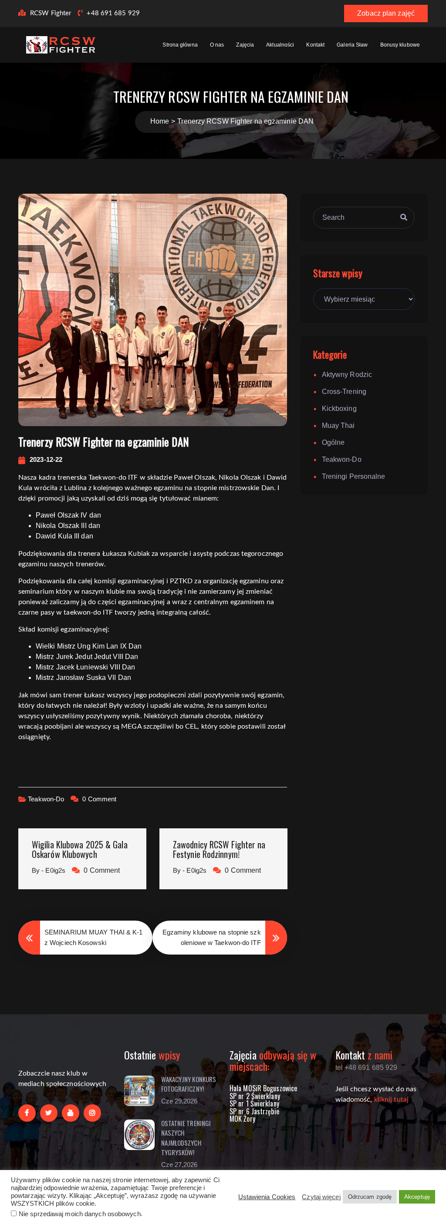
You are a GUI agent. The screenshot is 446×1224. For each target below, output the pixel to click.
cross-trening (344, 391)
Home (159, 121)
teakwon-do (46, 799)
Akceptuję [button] (417, 1197)
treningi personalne (353, 476)
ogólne (333, 442)
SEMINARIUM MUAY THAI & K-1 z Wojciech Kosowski (93, 937)
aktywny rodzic (347, 374)
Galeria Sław (352, 45)
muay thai (338, 425)
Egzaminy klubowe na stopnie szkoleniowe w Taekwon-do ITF (211, 937)
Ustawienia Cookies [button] (267, 1197)
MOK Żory (242, 1118)
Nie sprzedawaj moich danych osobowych (80, 1214)
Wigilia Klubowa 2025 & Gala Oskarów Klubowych (80, 849)
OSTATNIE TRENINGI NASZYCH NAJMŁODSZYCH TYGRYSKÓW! (186, 1137)
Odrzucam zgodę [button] (370, 1197)
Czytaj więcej (321, 1197)
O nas (217, 45)
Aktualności (280, 45)
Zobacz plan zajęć (386, 13)
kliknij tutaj (391, 1099)
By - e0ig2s (48, 870)
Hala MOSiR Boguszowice (263, 1088)
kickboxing (339, 408)
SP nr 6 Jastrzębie (254, 1111)
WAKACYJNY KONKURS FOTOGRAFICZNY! (188, 1084)
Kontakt (315, 45)
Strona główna (179, 45)
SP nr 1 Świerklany (254, 1103)
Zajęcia (245, 45)
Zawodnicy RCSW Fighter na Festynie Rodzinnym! (219, 849)
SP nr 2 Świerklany (255, 1096)
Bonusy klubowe (400, 45)
